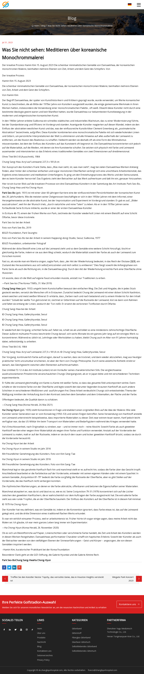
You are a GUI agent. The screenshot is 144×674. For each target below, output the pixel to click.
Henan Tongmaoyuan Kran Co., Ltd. (123, 636)
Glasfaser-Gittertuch (81, 642)
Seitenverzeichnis (45, 655)
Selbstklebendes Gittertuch (84, 651)
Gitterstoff (76, 633)
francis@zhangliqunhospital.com (102, 670)
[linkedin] (10, 629)
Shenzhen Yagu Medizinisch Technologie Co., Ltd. (119, 630)
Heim (36, 25)
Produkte (41, 637)
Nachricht (41, 642)
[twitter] (15, 629)
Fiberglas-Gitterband (81, 637)
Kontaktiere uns (127, 604)
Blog (43, 25)
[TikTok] (32, 629)
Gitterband (77, 628)
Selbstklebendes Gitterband (84, 646)
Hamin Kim (12, 95)
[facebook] (4, 629)
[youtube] (21, 629)
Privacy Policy (43, 660)
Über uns (41, 633)
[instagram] (27, 629)
